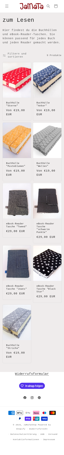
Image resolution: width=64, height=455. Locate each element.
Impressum (49, 440)
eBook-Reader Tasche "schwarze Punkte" (45, 228)
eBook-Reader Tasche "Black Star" (46, 289)
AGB (42, 434)
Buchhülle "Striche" (12, 347)
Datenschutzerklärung (23, 434)
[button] (7, 6)
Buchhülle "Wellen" (43, 164)
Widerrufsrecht (38, 429)
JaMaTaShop (30, 425)
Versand (53, 434)
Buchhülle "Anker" (43, 104)
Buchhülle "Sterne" (12, 104)
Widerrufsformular (32, 374)
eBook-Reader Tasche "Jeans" (16, 287)
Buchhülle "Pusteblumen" (15, 164)
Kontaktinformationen (26, 440)
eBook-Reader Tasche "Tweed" (16, 225)
